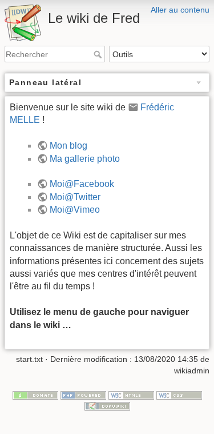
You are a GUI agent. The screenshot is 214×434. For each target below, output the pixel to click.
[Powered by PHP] (83, 394)
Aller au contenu (180, 9)
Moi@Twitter (75, 197)
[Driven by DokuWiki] (107, 406)
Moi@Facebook (82, 184)
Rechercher (99, 54)
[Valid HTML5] (131, 394)
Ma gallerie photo (85, 159)
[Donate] (35, 394)
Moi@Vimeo (75, 209)
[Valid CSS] (179, 394)
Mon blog (68, 145)
